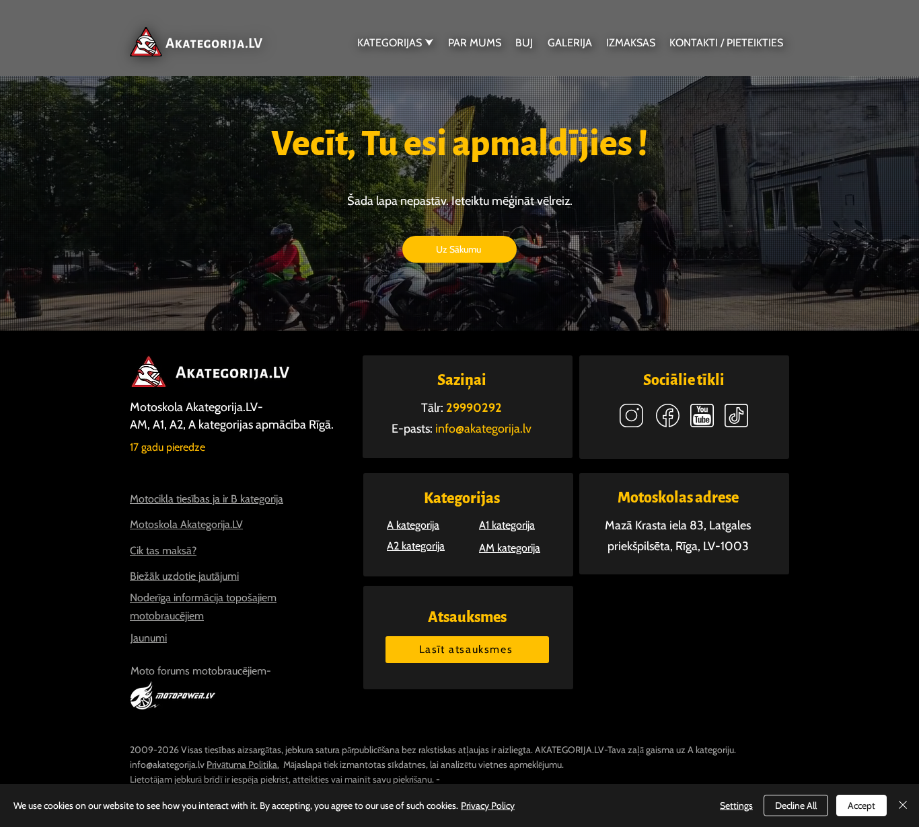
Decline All (796, 805)
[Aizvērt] (903, 805)
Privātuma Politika (242, 764)
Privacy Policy (488, 805)
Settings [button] (736, 805)
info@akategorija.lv (167, 764)
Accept (861, 805)
